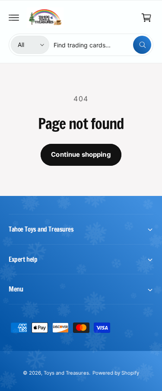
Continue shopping (81, 154)
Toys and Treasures (66, 373)
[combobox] (102, 45)
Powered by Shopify (115, 373)
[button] (13, 17)
